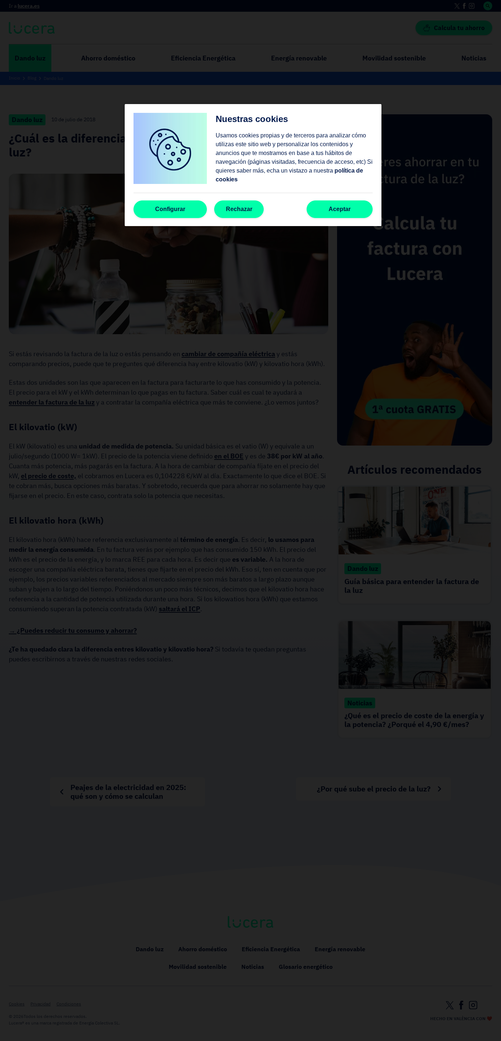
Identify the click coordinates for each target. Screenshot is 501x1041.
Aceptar (340, 209)
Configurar (170, 209)
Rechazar (239, 209)
